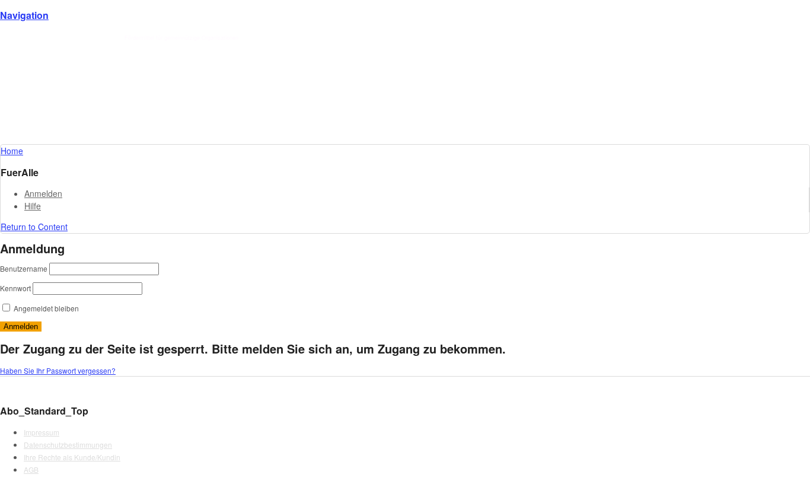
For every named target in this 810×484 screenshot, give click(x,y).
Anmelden (43, 193)
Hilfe (32, 206)
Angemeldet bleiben (45, 308)
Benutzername (23, 268)
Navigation (24, 15)
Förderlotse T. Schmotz (90, 38)
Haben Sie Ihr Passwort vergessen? (58, 370)
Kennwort (15, 288)
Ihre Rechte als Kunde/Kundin (72, 457)
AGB (31, 469)
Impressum (41, 432)
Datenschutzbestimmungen (68, 445)
